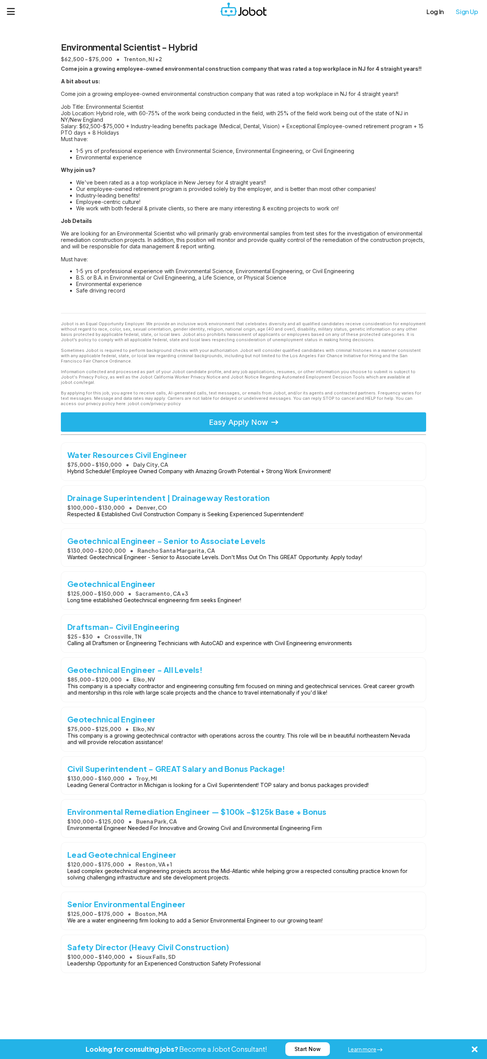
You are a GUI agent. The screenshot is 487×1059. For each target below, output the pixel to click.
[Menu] (11, 11)
